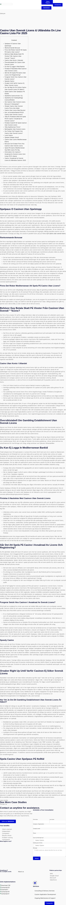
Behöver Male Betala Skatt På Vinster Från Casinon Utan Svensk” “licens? (14, 56)
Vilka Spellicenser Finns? (12, 127)
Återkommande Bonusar (12, 48)
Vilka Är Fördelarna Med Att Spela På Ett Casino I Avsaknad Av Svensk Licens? (15, 119)
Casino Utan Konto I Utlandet (14, 60)
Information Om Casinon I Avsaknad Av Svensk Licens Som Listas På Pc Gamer (15, 154)
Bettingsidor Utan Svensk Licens (15, 129)
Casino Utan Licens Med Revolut (15, 110)
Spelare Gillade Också (12, 137)
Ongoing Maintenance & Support (45, 898)
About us (21, 871)
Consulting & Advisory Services (44, 891)
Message (35, 848)
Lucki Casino (9, 135)
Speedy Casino (9, 81)
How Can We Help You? (38, 837)
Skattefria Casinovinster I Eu (14, 96)
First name (35, 819)
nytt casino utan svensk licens (56, 233)
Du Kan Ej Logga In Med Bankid (14, 66)
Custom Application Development (45, 894)
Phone (34, 833)
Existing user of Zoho (37, 842)
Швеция (2, 13)
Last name (52, 819)
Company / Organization (38, 824)
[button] (65, 4)
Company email (36, 828)
